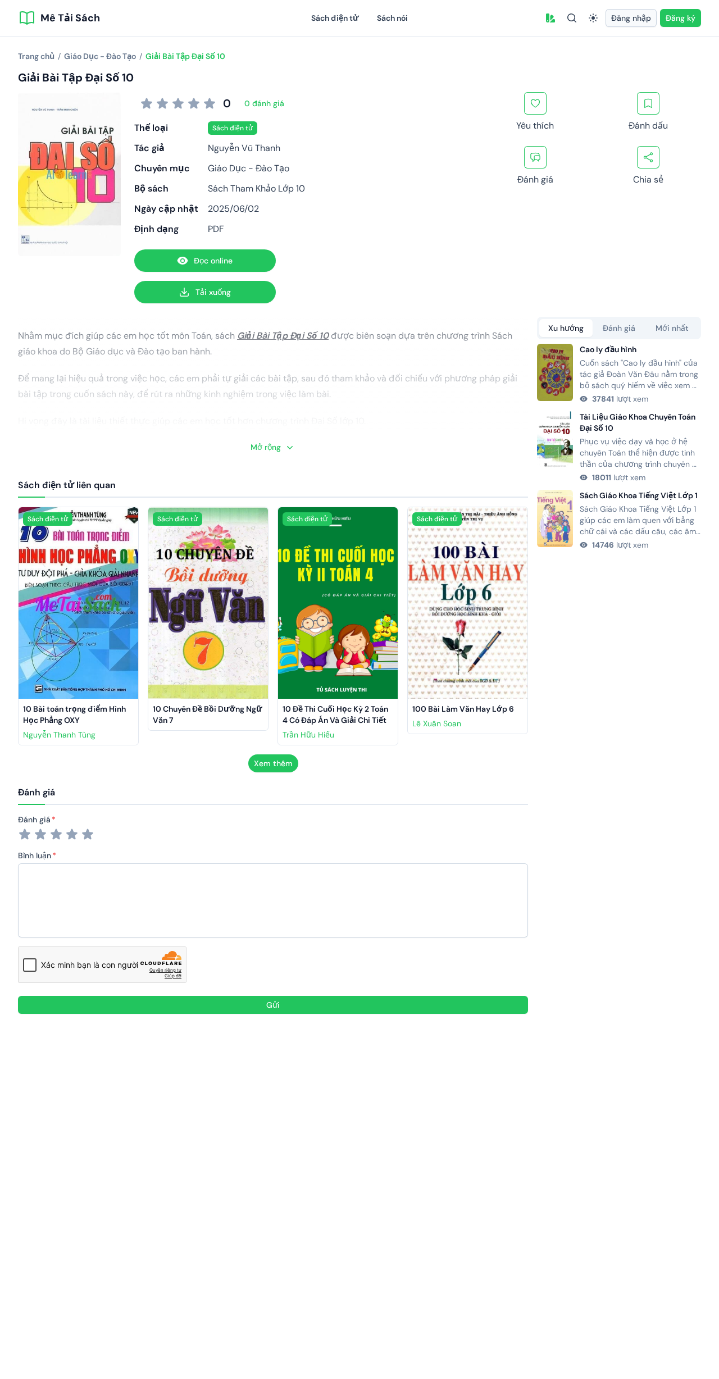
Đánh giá (34, 819)
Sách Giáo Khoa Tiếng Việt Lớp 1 (639, 495)
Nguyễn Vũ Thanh (244, 148)
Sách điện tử (335, 18)
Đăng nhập (631, 18)
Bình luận (34, 855)
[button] (550, 18)
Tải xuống (213, 292)
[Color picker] (550, 18)
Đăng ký (680, 18)
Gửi (273, 1005)
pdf (216, 229)
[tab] (566, 328)
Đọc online (213, 261)
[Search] (572, 18)
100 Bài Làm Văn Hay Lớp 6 (463, 709)
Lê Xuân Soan (436, 723)
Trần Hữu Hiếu (308, 735)
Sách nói (392, 18)
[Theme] (593, 18)
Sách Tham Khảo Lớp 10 (256, 188)
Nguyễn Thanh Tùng (59, 735)
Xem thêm (273, 763)
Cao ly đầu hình (608, 349)
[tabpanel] (619, 447)
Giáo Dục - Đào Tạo (248, 168)
